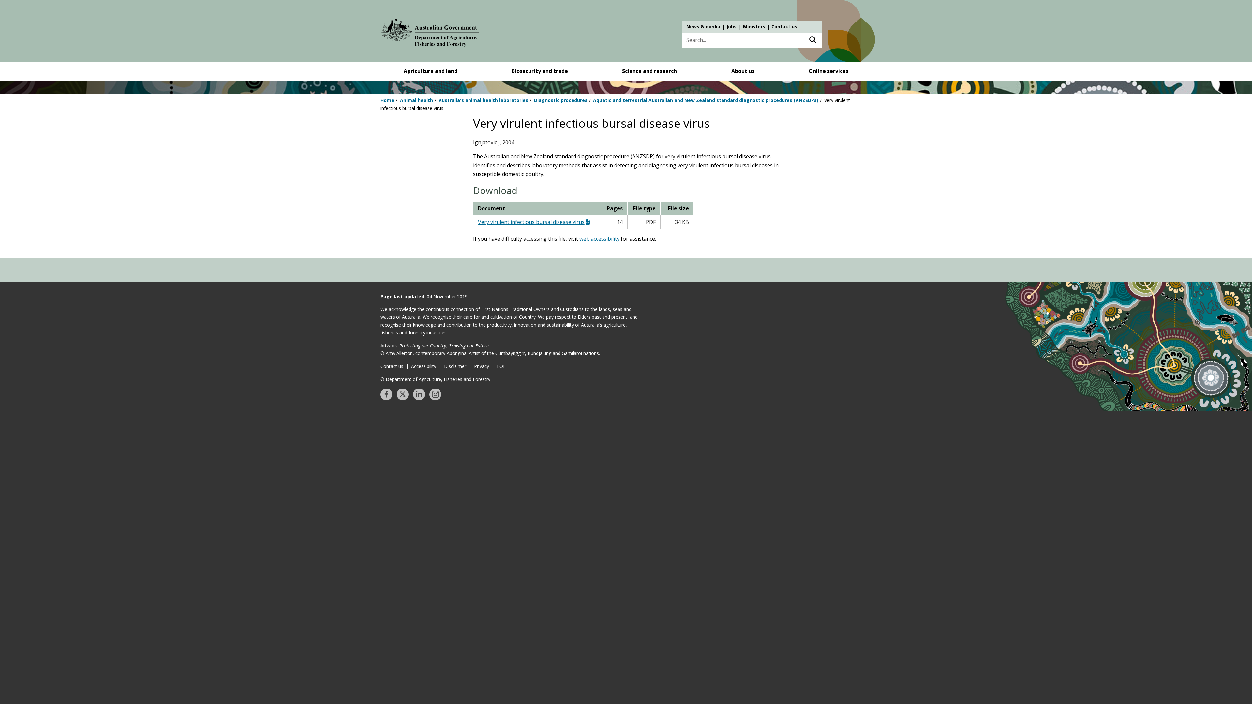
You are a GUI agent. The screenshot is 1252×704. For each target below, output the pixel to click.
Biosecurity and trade (540, 71)
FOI (500, 366)
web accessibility (599, 238)
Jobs (731, 26)
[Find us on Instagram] (435, 394)
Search (813, 40)
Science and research (649, 71)
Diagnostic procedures (561, 100)
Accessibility (423, 366)
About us (742, 71)
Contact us (784, 26)
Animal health (416, 100)
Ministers (754, 26)
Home (387, 100)
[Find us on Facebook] (386, 394)
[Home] (430, 34)
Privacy (481, 366)
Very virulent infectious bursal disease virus (531, 222)
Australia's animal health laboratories (483, 100)
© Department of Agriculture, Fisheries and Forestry (435, 379)
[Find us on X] (403, 394)
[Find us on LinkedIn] (419, 394)
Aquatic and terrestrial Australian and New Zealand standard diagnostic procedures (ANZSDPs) (705, 100)
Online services (828, 71)
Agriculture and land (430, 71)
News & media (703, 26)
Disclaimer (455, 366)
